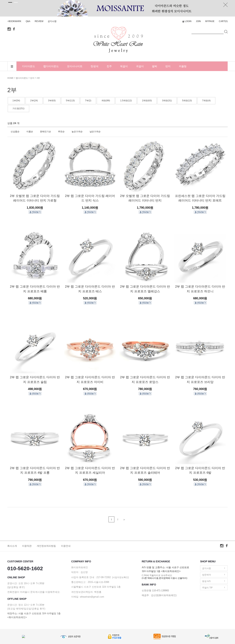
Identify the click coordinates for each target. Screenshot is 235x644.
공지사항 (52, 21)
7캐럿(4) (206, 100)
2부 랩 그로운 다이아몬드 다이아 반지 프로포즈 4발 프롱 (35, 470)
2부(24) (34, 100)
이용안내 (65, 546)
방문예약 (206, 575)
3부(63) (52, 100)
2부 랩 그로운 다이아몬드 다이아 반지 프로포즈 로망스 (145, 379)
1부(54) (16, 100)
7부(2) (88, 100)
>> (123, 519)
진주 (109, 66)
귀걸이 (140, 66)
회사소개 (12, 546)
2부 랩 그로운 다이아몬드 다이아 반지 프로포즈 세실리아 (90, 470)
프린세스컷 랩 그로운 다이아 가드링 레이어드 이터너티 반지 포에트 (200, 198)
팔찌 (154, 66)
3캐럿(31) (167, 100)
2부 (38, 78)
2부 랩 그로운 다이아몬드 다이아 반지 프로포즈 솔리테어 (145, 470)
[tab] (10, 2)
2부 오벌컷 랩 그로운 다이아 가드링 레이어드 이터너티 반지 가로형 (35, 198)
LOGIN (188, 21)
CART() (223, 21)
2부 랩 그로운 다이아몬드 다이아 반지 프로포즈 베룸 (35, 289)
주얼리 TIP (207, 587)
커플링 (183, 66)
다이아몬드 (28, 66)
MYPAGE (209, 21)
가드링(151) (18, 108)
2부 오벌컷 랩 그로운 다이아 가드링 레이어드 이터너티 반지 (145, 198)
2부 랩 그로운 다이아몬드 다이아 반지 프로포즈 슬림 (35, 379)
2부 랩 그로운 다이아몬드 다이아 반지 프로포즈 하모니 (200, 289)
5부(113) (70, 100)
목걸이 (124, 66)
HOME (10, 78)
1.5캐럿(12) (126, 100)
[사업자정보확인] (120, 577)
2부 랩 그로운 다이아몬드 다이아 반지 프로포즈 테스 (90, 289)
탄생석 (94, 66)
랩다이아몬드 (51, 66)
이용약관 (27, 546)
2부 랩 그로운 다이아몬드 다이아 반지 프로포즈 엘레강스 (145, 289)
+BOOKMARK (14, 21)
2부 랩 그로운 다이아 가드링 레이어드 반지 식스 (90, 198)
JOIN (198, 21)
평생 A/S (206, 581)
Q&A (28, 21)
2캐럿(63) (147, 100)
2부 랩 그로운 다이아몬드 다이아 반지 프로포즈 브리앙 (200, 379)
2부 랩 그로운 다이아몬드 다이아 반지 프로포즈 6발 (200, 470)
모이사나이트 (74, 66)
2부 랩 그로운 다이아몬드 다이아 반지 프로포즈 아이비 (90, 379)
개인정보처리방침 (46, 546)
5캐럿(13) (187, 100)
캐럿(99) (106, 100)
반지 (168, 66)
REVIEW (39, 21)
